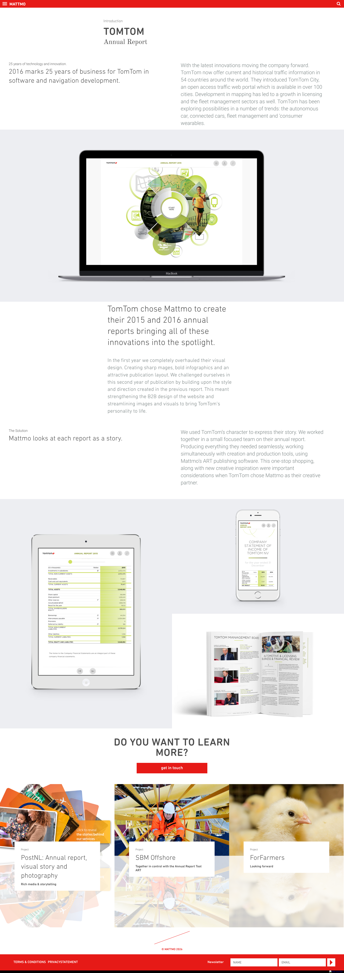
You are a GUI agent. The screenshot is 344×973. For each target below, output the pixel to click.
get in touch (172, 768)
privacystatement (63, 962)
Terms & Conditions (29, 962)
